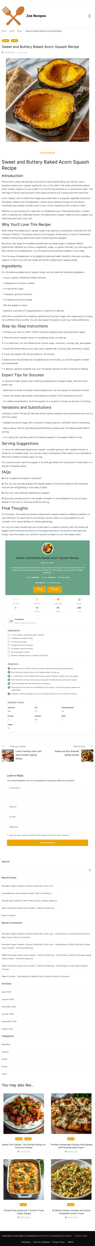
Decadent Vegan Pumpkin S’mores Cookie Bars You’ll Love (27, 886)
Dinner (5, 41)
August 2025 (7, 1029)
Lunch (14, 41)
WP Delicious (44, 1236)
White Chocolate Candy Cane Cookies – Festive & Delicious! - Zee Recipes (34, 955)
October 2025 (8, 1014)
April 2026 (6, 992)
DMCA (70, 1242)
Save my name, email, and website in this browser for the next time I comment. (39, 835)
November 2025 (9, 1006)
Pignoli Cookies (8, 915)
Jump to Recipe (47, 152)
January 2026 (8, 999)
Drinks (4, 1066)
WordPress (66, 1236)
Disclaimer (26, 1242)
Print (55, 589)
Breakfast (6, 1044)
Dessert (5, 1052)
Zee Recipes (36, 16)
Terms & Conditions (41, 1242)
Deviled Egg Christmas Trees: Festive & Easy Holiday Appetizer (29, 900)
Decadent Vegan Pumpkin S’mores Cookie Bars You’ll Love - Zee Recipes (34, 934)
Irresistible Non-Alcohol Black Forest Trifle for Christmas (26, 893)
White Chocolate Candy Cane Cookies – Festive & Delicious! (28, 908)
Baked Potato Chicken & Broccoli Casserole (50, 976)
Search (6, 861)
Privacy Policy (81, 1236)
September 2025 (9, 1021)
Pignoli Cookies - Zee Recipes (15, 976)
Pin (40, 589)
